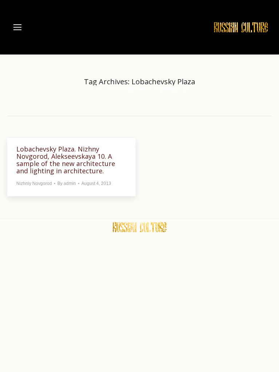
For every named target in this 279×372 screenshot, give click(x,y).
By (66, 183)
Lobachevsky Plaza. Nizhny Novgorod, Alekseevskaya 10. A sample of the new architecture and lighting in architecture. (65, 160)
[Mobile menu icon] (17, 27)
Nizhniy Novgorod (34, 183)
